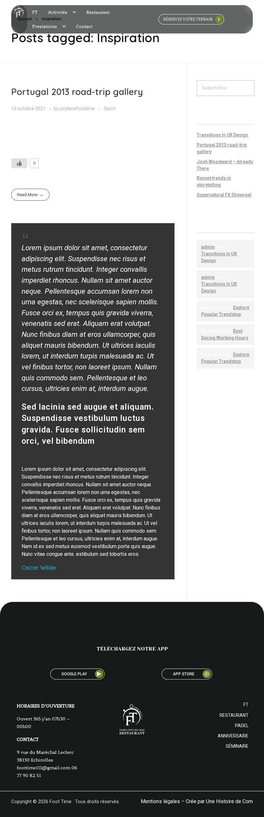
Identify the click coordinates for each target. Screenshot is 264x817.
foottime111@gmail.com (43, 768)
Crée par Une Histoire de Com (219, 801)
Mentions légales (160, 801)
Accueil (25, 19)
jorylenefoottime (78, 108)
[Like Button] (19, 163)
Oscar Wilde (39, 567)
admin (208, 247)
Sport (110, 108)
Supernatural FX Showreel (224, 194)
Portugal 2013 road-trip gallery (77, 91)
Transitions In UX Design (222, 135)
